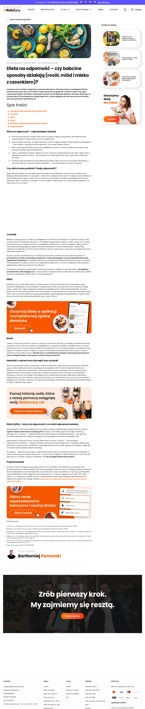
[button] (12, 9)
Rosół (12, 120)
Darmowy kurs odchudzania (95, 701)
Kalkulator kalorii (91, 686)
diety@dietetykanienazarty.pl (14, 687)
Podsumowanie (16, 126)
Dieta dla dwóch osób (51, 701)
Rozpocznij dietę (72, 616)
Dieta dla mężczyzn (50, 694)
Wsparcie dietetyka (72, 694)
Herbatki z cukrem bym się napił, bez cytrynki (28, 123)
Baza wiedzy (82, 9)
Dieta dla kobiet (49, 690)
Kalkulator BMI (90, 697)
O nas (64, 9)
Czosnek (13, 114)
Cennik (31, 9)
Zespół (68, 686)
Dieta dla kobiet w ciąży (52, 705)
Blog (86, 705)
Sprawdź (111, 119)
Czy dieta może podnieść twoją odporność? (28, 111)
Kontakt (114, 9)
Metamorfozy (47, 9)
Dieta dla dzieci (49, 697)
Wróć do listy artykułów (20, 20)
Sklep (100, 9)
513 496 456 (10, 700)
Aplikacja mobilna (72, 690)
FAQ (67, 697)
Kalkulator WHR (90, 694)
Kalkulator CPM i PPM (92, 690)
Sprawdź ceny (103, 2)
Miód (12, 117)
